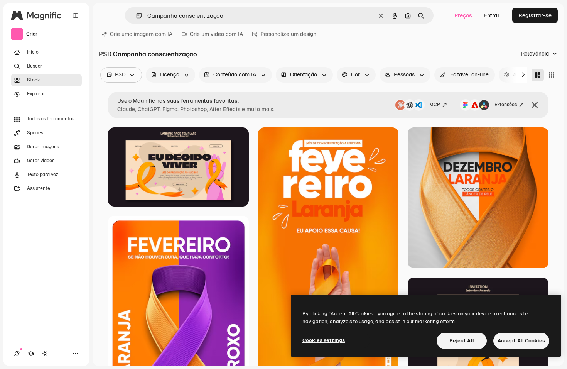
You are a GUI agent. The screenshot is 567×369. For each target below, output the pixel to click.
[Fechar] (534, 105)
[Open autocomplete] (136, 16)
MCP (434, 105)
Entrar (492, 15)
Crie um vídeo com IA (216, 33)
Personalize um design (288, 33)
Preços (463, 15)
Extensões (505, 105)
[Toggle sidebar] (75, 15)
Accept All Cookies (521, 340)
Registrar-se (535, 15)
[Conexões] (17, 353)
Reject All (461, 340)
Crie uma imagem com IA (141, 33)
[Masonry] (538, 75)
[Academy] (31, 353)
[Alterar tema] (45, 353)
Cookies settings (323, 340)
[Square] (551, 75)
